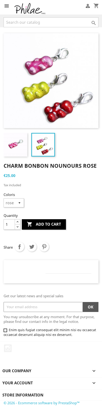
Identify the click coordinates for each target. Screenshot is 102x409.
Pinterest (44, 246)
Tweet (32, 246)
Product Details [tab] (28, 268)
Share (19, 246)
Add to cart (44, 224)
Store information (22, 395)
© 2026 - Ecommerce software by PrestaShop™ (42, 402)
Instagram (8, 348)
